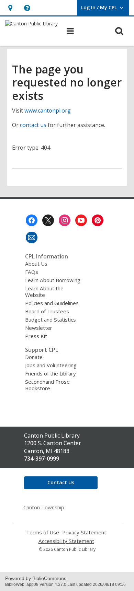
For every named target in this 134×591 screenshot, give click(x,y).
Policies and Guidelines (52, 303)
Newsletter (38, 327)
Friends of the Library (50, 373)
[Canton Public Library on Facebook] (31, 220)
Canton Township (43, 507)
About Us (36, 263)
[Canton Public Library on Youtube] (81, 220)
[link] (10, 7)
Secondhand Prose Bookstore (47, 385)
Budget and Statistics (50, 319)
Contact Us (60, 482)
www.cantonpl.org (47, 110)
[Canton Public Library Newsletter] (31, 237)
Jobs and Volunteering (51, 365)
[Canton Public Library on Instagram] (64, 220)
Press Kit (36, 336)
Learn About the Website (44, 291)
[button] (27, 7)
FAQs (31, 271)
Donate (34, 357)
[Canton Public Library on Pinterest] (97, 220)
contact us (33, 125)
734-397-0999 (41, 458)
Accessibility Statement (66, 541)
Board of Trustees (47, 311)
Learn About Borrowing (52, 280)
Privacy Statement (84, 532)
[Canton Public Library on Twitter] (48, 220)
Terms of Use (42, 532)
